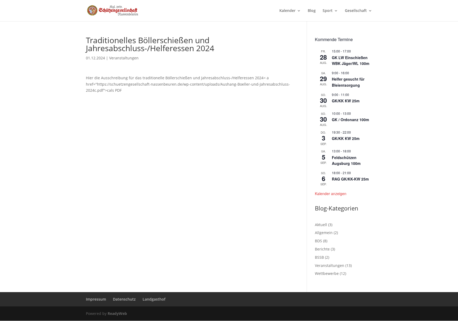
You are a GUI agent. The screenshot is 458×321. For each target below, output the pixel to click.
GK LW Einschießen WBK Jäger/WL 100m (350, 60)
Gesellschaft (356, 11)
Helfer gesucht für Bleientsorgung (348, 82)
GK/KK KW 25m (345, 100)
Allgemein (324, 232)
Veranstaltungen (124, 57)
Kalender (287, 11)
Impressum (96, 299)
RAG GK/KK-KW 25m (350, 179)
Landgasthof (154, 299)
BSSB (319, 257)
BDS (318, 240)
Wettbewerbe (327, 273)
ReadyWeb (117, 313)
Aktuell (321, 224)
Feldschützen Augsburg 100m (346, 160)
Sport (328, 11)
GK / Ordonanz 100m (350, 119)
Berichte (322, 249)
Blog (312, 11)
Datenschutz (124, 299)
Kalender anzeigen (330, 193)
